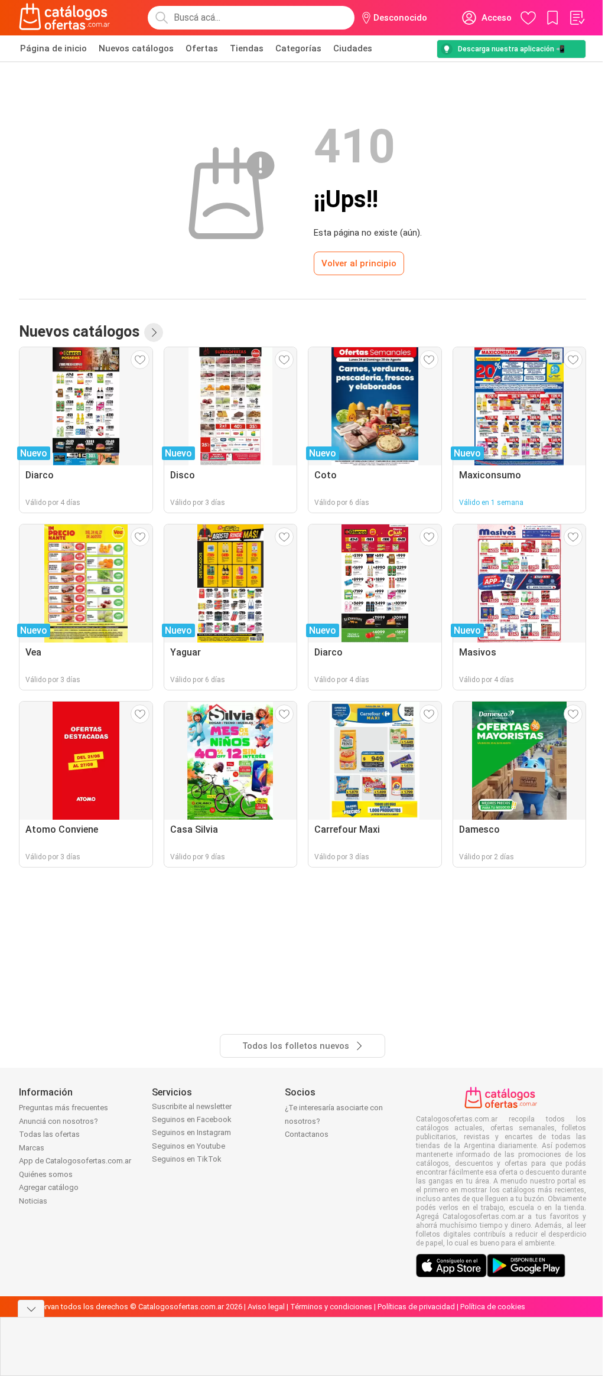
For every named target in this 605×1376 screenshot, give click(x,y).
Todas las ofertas (49, 1134)
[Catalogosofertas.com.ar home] (64, 17)
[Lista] (576, 17)
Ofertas (202, 48)
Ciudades (352, 48)
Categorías (298, 48)
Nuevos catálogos (136, 48)
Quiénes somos (46, 1174)
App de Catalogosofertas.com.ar (75, 1160)
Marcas (31, 1147)
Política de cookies (492, 1306)
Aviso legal (266, 1306)
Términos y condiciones (331, 1306)
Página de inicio (53, 48)
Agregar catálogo (49, 1187)
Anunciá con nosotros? (58, 1121)
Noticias (33, 1200)
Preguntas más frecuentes (63, 1107)
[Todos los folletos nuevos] (153, 332)
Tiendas (247, 48)
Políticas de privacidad (416, 1306)
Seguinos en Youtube (188, 1146)
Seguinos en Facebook (192, 1119)
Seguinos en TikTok (187, 1159)
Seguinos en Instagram (191, 1132)
